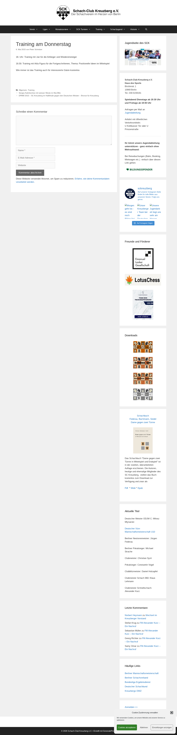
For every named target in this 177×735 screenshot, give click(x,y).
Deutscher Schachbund (136, 686)
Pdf (126, 488)
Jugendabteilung (132, 113)
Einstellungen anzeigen (162, 727)
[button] (171, 712)
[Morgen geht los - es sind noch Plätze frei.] (130, 211)
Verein (32, 29)
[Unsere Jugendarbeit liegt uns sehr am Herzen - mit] (155, 211)
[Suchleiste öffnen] (146, 29)
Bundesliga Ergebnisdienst (137, 682)
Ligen (45, 29)
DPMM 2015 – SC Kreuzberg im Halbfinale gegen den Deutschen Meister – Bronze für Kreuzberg (59, 96)
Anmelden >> (131, 707)
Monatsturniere (61, 29)
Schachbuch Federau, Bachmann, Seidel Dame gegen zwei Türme (143, 419)
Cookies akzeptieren (127, 727)
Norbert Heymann (133, 615)
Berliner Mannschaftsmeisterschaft (142, 673)
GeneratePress (109, 731)
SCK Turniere (82, 29)
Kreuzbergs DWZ (133, 691)
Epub (140, 488)
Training (99, 29)
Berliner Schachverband (136, 678)
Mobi (133, 488)
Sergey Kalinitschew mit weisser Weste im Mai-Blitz (40, 93)
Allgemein (23, 90)
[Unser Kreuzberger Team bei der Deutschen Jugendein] (143, 211)
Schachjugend (116, 29)
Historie (133, 29)
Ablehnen (144, 727)
